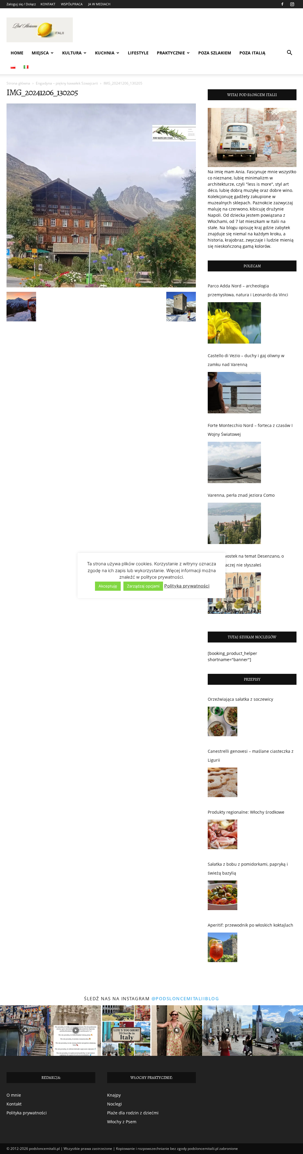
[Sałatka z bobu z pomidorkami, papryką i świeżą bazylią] (222, 897)
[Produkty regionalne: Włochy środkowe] (222, 836)
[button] (289, 53)
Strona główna (18, 83)
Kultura (72, 53)
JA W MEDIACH (99, 4)
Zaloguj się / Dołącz (21, 4)
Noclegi (114, 1104)
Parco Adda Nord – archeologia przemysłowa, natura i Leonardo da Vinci (248, 290)
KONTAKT (48, 4)
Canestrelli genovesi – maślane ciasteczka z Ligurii (251, 755)
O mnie (14, 1095)
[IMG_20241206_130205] (101, 285)
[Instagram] (292, 4)
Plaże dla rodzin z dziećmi (133, 1113)
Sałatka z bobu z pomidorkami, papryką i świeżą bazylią (248, 868)
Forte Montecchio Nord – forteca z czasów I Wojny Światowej (250, 430)
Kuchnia (105, 53)
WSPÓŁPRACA (72, 4)
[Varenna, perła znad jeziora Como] (234, 523)
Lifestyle (138, 53)
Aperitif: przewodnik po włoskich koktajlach (250, 925)
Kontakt (14, 1104)
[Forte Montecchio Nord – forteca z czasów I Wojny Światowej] (234, 462)
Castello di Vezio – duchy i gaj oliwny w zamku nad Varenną (246, 360)
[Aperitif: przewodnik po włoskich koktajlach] (222, 949)
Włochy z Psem (121, 1121)
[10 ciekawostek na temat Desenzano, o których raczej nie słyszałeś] (234, 593)
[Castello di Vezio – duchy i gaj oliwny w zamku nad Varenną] (234, 392)
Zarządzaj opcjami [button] (143, 586)
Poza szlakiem (214, 53)
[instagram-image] (25, 1030)
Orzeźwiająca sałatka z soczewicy (240, 699)
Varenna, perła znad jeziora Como (241, 495)
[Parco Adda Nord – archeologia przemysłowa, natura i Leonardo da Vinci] (234, 323)
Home (17, 53)
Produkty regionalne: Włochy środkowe (246, 812)
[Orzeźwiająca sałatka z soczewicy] (222, 723)
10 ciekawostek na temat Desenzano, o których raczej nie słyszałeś (246, 560)
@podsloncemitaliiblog (185, 998)
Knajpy (114, 1095)
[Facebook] (282, 4)
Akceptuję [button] (108, 586)
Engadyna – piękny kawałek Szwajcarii (67, 83)
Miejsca (40, 53)
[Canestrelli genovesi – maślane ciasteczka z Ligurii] (222, 784)
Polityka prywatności (27, 1113)
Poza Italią (252, 53)
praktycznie (171, 53)
